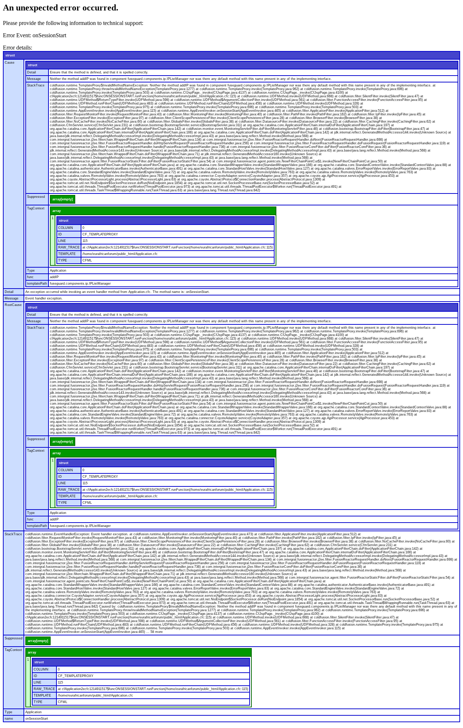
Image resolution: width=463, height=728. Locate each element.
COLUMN (65, 228)
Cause (9, 62)
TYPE (62, 260)
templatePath (37, 283)
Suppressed (36, 197)
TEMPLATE (67, 254)
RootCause (13, 305)
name (9, 718)
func (30, 277)
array (56, 211)
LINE (62, 241)
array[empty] (62, 199)
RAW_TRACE (69, 247)
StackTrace (35, 85)
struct (10, 55)
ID (60, 234)
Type (31, 270)
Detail (31, 72)
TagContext (35, 208)
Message (34, 79)
